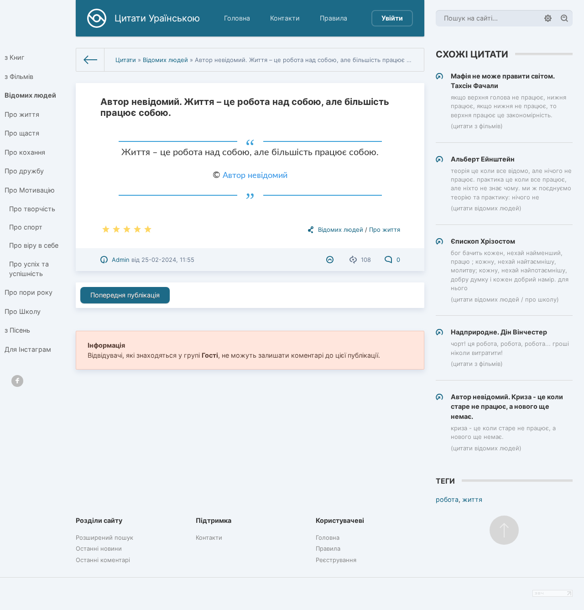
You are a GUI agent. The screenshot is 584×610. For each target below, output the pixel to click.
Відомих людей (30, 95)
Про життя (22, 114)
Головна (237, 18)
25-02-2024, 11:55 (167, 259)
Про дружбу (24, 171)
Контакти (285, 18)
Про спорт (25, 227)
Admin (121, 259)
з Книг (15, 57)
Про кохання (25, 152)
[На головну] (90, 59)
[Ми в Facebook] (17, 381)
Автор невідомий (255, 176)
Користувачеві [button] (340, 520)
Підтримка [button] (213, 520)
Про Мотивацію (30, 190)
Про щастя (22, 133)
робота (447, 499)
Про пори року (28, 292)
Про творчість (32, 209)
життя (472, 499)
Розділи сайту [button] (99, 520)
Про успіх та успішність (29, 269)
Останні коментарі (103, 559)
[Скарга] (331, 259)
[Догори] (504, 530)
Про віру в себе (33, 245)
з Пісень (17, 330)
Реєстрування (336, 559)
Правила (333, 18)
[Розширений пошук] (548, 18)
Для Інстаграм (28, 349)
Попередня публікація (125, 295)
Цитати (125, 59)
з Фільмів (19, 76)
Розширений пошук (104, 537)
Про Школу (23, 311)
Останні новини (99, 548)
